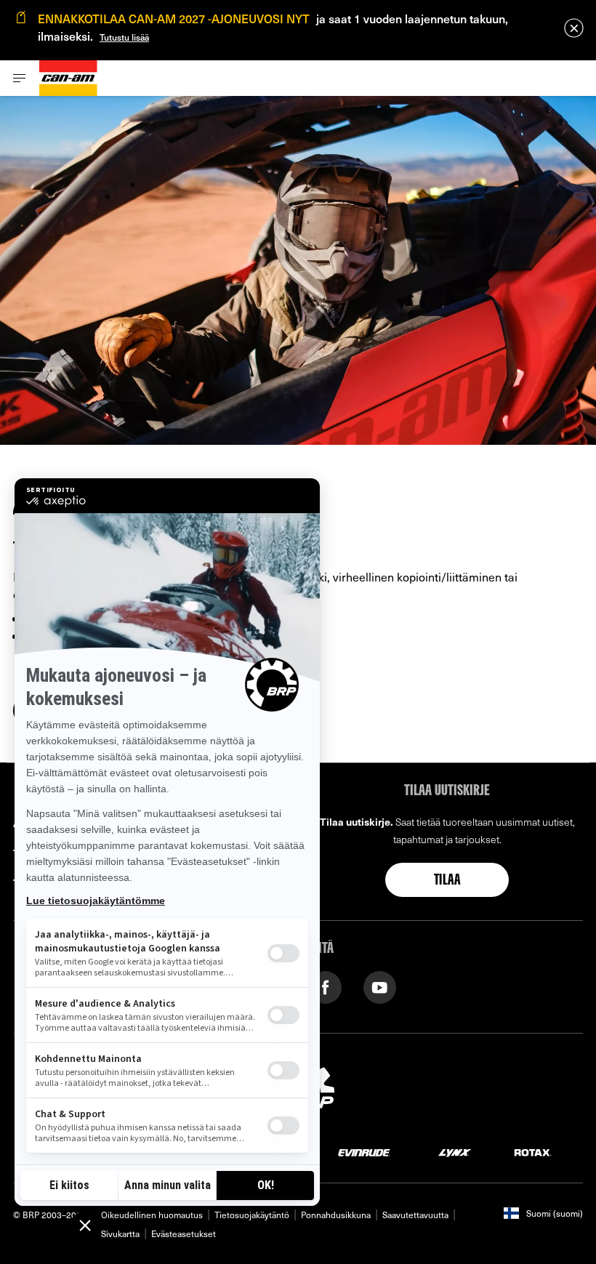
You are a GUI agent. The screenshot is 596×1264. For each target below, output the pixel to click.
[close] (574, 28)
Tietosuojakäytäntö (251, 1214)
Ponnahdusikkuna (336, 1214)
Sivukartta (120, 1233)
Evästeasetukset (183, 1233)
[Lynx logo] (455, 1151)
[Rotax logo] (533, 1151)
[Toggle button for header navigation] (19, 78)
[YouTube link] (379, 986)
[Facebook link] (325, 986)
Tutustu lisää (124, 37)
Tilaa (447, 881)
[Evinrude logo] (364, 1151)
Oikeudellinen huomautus (152, 1214)
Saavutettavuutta (415, 1214)
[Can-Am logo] (68, 78)
